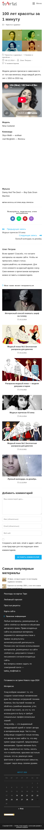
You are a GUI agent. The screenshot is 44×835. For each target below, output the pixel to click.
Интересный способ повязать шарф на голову (22, 314)
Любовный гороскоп (13, 599)
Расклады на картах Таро (15, 594)
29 (32, 800)
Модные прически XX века (22, 413)
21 (27, 795)
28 (27, 800)
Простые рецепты (12, 605)
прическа (29, 202)
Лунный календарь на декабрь (22, 479)
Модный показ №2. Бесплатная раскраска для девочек (22, 444)
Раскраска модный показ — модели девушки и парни (22, 385)
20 (22, 795)
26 (17, 800)
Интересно (9, 686)
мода (24, 202)
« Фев (20, 809)
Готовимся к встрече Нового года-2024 (21, 680)
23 (37, 795)
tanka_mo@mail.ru (12, 671)
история (17, 202)
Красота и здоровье (13, 25)
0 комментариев (12, 63)
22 (32, 795)
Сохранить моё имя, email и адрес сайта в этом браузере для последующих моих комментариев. (22, 546)
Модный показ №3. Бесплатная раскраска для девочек (22, 348)
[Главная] (3, 25)
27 (22, 800)
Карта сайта (9, 611)
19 (17, 795)
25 (12, 800)
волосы (11, 202)
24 (6, 800)
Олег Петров (25, 60)
